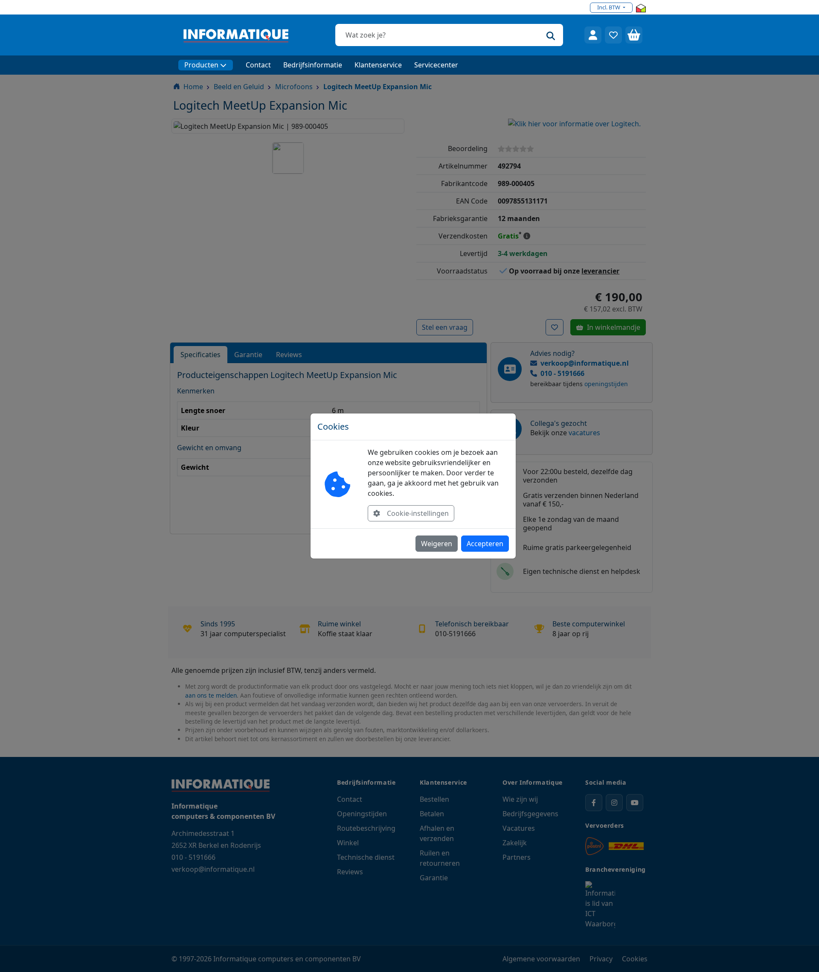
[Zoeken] (551, 35)
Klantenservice (378, 65)
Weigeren (436, 543)
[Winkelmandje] (633, 35)
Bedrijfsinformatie (312, 65)
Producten (201, 65)
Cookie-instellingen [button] (418, 513)
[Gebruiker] (592, 35)
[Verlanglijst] (613, 35)
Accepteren (485, 543)
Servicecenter (436, 65)
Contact (258, 65)
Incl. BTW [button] (609, 7)
